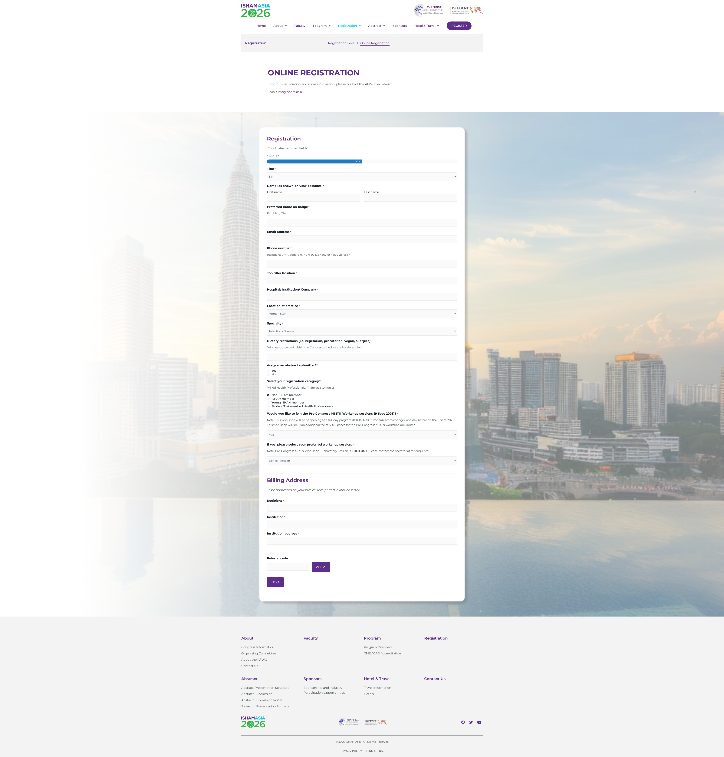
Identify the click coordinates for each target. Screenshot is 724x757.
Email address (279, 232)
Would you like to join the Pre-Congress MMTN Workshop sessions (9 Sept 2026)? (332, 413)
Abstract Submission (256, 694)
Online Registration (375, 43)
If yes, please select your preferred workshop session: (310, 444)
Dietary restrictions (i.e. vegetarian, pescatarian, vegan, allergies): (319, 341)
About (278, 26)
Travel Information (377, 688)
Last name (371, 192)
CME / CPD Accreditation (382, 653)
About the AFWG (254, 659)
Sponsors (400, 26)
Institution (276, 517)
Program (320, 26)
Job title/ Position (282, 273)
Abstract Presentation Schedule (265, 688)
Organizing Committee (258, 653)
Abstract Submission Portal (261, 700)
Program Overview (378, 647)
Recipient (275, 500)
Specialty (275, 323)
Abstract (374, 26)
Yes (274, 370)
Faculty (299, 26)
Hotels (369, 694)
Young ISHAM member (288, 402)
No (274, 374)
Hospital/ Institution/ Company (292, 289)
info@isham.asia (290, 92)
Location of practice (283, 306)
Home (261, 26)
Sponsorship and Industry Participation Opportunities (324, 690)
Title (271, 169)
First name (274, 192)
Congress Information (257, 647)
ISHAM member (283, 398)
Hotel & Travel (424, 26)
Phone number (279, 248)
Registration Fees (341, 43)
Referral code (277, 558)
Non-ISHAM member (286, 395)
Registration (347, 26)
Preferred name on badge (288, 207)
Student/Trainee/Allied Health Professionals (302, 406)
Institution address (283, 533)
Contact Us (249, 666)
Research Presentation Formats (265, 706)
